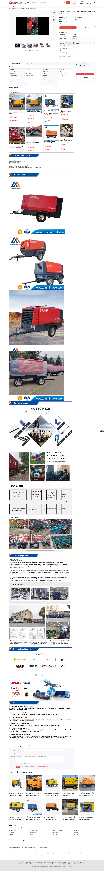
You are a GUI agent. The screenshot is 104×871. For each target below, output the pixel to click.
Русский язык (41, 863)
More (10, 858)
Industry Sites (60, 862)
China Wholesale (47, 862)
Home (10, 8)
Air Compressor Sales (24, 855)
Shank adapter (54, 834)
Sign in (94, 3)
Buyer (68, 6)
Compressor (27, 8)
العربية (58, 863)
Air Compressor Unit (13, 855)
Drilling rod (11, 834)
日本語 (65, 863)
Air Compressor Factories (14, 853)
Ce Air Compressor (52, 853)
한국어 (62, 863)
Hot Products (22, 862)
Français (36, 863)
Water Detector (76, 830)
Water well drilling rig (12, 830)
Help (74, 6)
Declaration (64, 866)
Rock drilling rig (33, 832)
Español (27, 863)
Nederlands (54, 863)
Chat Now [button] (87, 27)
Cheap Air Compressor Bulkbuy (36, 855)
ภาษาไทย (71, 863)
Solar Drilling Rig (55, 832)
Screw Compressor (33, 8)
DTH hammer (76, 832)
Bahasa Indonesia (85, 863)
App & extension (81, 6)
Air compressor (33, 830)
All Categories (12, 6)
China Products (28, 862)
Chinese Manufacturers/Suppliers (37, 862)
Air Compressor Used (86, 853)
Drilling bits (32, 834)
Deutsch (50, 863)
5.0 (80, 65)
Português (32, 863)
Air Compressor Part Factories (27, 853)
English (24, 863)
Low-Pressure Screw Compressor (28, 847)
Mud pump (76, 834)
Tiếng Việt (79, 863)
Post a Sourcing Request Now (42, 766)
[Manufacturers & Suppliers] (15, 2)
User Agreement (58, 866)
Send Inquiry (68, 27)
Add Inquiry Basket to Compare (32, 50)
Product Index (73, 862)
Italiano (46, 863)
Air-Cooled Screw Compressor (42, 847)
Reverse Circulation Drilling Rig (57, 830)
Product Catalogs (25, 827)
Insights (82, 862)
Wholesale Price (53, 862)
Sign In (61, 58)
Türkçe (75, 863)
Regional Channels (66, 862)
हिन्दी (68, 863)
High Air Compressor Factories (41, 853)
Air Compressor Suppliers (75, 853)
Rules (95, 6)
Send (18, 766)
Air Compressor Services (63, 853)
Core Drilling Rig (12, 832)
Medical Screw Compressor (15, 847)
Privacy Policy (70, 866)
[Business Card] (93, 68)
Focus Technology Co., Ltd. (44, 866)
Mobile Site (78, 862)
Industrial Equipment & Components (18, 8)
